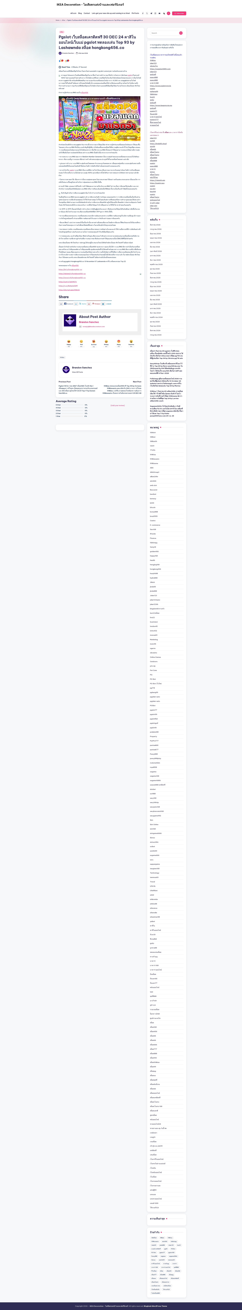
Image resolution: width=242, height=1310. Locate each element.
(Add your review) (118, 405)
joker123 (153, 63)
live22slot (154, 622)
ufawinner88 (155, 917)
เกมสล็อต (153, 1142)
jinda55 (153, 587)
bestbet (153, 494)
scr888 (153, 794)
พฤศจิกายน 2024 (156, 317)
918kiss (153, 60)
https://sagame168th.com (160, 69)
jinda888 (153, 591)
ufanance (153, 908)
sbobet (153, 789)
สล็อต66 (153, 149)
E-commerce (155, 525)
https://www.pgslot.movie (160, 86)
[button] (179, 13)
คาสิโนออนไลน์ (155, 930)
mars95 (153, 644)
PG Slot (153, 679)
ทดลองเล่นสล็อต (155, 952)
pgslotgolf (154, 723)
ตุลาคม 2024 (155, 322)
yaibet (152, 921)
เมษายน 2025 (155, 295)
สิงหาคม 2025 (155, 278)
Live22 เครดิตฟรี (156, 1249)
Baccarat (153, 490)
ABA (152, 468)
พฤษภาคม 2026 (156, 238)
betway (153, 499)
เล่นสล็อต (153, 1155)
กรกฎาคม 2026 (155, 229)
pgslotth (153, 728)
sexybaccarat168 (157, 811)
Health (152, 560)
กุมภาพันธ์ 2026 (156, 251)
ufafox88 (153, 904)
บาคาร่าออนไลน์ (156, 117)
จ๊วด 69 (152, 935)
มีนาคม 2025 (155, 300)
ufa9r (152, 895)
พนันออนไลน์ (154, 987)
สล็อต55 (153, 1036)
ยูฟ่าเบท (153, 1005)
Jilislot (152, 582)
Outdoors (153, 661)
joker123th (154, 604)
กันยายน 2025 (155, 273)
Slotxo (152, 838)
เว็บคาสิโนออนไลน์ (156, 1159)
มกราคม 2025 (155, 308)
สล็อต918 (153, 1058)
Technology (154, 873)
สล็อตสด (153, 1089)
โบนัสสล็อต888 (155, 1293)
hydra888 (153, 578)
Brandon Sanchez (89, 322)
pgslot (130, 75)
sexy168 (153, 798)
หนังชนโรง (154, 66)
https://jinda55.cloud (158, 144)
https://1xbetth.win (157, 180)
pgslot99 (153, 714)
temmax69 (154, 877)
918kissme (154, 463)
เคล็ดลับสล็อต (167, 1286)
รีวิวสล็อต (153, 1271)
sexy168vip (154, 802)
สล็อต (61, 32)
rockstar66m (155, 763)
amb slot (153, 485)
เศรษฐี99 (153, 1190)
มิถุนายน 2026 (155, 234)
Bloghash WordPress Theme (155, 1306)
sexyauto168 (155, 807)
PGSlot (62, 357)
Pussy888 (154, 754)
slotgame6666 (156, 833)
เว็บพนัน (153, 1168)
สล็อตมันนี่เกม (155, 1084)
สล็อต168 (153, 1027)
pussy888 (154, 77)
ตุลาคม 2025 (155, 269)
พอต (151, 992)
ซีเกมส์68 (153, 939)
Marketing (154, 640)
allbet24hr (154, 477)
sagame (153, 772)
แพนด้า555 (154, 1203)
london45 (154, 626)
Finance (153, 538)
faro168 (153, 529)
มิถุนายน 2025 (155, 286)
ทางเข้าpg (153, 957)
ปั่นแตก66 (153, 114)
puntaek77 (154, 750)
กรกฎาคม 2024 (155, 335)
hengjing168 (154, 565)
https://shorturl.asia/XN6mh (69, 290)
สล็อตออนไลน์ (155, 1093)
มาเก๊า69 (153, 1001)
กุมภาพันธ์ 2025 (156, 304)
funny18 (153, 547)
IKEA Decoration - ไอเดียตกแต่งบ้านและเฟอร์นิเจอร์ (90, 4)
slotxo (152, 172)
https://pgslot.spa (157, 183)
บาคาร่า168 (154, 83)
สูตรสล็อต (153, 1115)
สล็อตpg (153, 1071)
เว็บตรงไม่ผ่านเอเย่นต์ (157, 1164)
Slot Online (154, 824)
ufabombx (154, 899)
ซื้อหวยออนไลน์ (155, 122)
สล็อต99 (153, 1067)
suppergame (155, 864)
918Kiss (153, 455)
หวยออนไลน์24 (155, 1124)
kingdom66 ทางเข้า (157, 609)
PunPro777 (154, 741)
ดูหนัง (152, 100)
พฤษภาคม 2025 (156, 291)
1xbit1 (152, 446)
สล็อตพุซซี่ (153, 1080)
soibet (152, 846)
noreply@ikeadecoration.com (94, 327)
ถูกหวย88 (153, 948)
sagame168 (154, 776)
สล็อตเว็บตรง (154, 152)
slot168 (153, 829)
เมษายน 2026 (155, 242)
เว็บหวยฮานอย (155, 1186)
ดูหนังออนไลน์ (155, 200)
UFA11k (152, 886)
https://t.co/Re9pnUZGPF (68, 286)
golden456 (154, 551)
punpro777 (154, 120)
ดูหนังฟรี (153, 74)
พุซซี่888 (153, 996)
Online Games (155, 657)
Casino (153, 521)
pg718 (152, 688)
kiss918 (153, 192)
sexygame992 (155, 816)
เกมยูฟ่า (153, 1137)
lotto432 (153, 631)
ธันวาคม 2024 (155, 313)
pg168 (152, 141)
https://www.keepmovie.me (161, 105)
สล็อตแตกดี (154, 1111)
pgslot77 (153, 111)
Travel (152, 882)
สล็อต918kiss (155, 1062)
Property (153, 736)
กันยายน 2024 (155, 326)
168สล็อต (154, 1237)
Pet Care (153, 670)
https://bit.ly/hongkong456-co (70, 269)
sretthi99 (153, 851)
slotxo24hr (154, 842)
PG (151, 675)
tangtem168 (154, 869)
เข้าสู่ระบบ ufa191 (156, 1146)
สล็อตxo (153, 1075)
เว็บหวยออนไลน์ (155, 1181)
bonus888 (154, 512)
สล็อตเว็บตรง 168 (156, 1106)
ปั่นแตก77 (153, 983)
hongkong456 (155, 569)
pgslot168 (171, 1252)
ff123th (153, 534)
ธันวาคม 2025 (155, 260)
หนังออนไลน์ (154, 1120)
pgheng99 (154, 91)
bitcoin (152, 507)
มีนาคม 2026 (155, 247)
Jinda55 (153, 1245)
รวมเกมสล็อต (154, 1009)
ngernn (153, 648)
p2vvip (153, 666)
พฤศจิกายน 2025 (156, 264)
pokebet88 (154, 732)
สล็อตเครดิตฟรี (155, 1098)
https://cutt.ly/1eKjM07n (68, 282)
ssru (151, 860)
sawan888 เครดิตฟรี (157, 785)
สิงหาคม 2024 (155, 330)
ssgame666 (154, 855)
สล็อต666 (153, 1045)
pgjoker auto (155, 697)
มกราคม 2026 (155, 256)
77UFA (152, 450)
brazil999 (153, 516)
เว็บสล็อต (153, 1177)
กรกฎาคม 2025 (155, 282)
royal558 (153, 767)
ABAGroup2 (154, 472)
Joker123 (153, 595)
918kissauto (154, 459)
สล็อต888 (153, 158)
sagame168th (155, 780)
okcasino (153, 653)
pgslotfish (154, 719)
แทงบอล (153, 1194)
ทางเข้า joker (155, 203)
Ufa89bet (153, 890)
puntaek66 (154, 745)
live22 (152, 97)
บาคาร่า (153, 169)
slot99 (152, 146)
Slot (151, 820)
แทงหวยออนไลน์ (156, 1199)
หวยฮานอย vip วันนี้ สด (158, 1128)
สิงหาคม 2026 (155, 225)
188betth (153, 441)
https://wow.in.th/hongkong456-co (72, 278)
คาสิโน (152, 926)
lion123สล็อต (154, 613)
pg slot (152, 189)
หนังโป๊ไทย (154, 177)
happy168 (154, 556)
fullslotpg (153, 94)
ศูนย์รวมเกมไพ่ (155, 1018)
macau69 (153, 635)
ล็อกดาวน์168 (155, 1014)
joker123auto (155, 600)
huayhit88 (154, 573)
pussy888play (155, 758)
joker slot (153, 206)
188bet (152, 437)
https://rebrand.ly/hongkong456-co (72, 274)
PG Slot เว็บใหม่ (156, 684)
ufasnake (153, 913)
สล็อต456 (84, 92)
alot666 (153, 481)
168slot (153, 432)
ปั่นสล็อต (153, 974)
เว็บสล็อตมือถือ (155, 1289)
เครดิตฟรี (153, 1150)
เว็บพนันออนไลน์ (156, 1172)
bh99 (152, 503)
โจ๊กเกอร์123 (154, 208)
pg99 (165, 1249)
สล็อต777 (153, 1049)
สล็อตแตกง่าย (165, 1282)
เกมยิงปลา (153, 1133)
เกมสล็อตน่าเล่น (155, 1286)
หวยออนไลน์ (154, 125)
